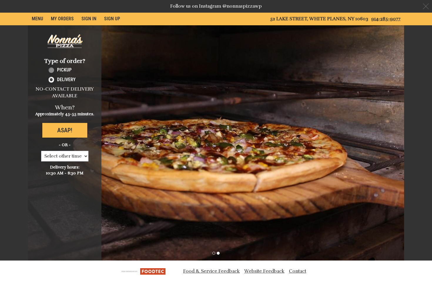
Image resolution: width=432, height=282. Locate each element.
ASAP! (64, 130)
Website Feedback (264, 271)
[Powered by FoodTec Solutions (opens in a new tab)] (143, 271)
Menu (37, 18)
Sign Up (112, 18)
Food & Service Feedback (211, 271)
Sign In (88, 18)
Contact (297, 271)
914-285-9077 (386, 19)
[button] (65, 41)
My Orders (62, 18)
